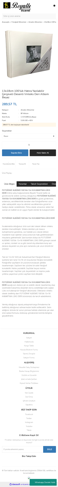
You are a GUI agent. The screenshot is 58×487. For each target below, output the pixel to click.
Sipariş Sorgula (29, 353)
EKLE (49, 449)
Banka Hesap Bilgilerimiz (29, 371)
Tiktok (29, 430)
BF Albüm (24, 113)
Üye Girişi (29, 397)
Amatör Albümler (27, 110)
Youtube (29, 426)
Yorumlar (23, 183)
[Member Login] (48, 7)
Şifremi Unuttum (29, 401)
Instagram (29, 422)
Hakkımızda (29, 342)
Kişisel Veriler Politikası (29, 383)
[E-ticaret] (29, 484)
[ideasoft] (14, 484)
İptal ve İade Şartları (29, 379)
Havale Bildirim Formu (29, 350)
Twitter (29, 418)
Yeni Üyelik (29, 393)
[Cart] (53, 6)
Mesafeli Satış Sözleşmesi (29, 367)
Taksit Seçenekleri (39, 183)
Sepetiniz (29, 405)
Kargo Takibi (29, 346)
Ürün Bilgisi (9, 183)
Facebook (29, 414)
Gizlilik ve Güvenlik (29, 375)
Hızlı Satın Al (43, 153)
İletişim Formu (29, 358)
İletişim (29, 338)
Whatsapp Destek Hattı (45, 482)
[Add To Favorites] (8, 164)
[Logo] (17, 7)
